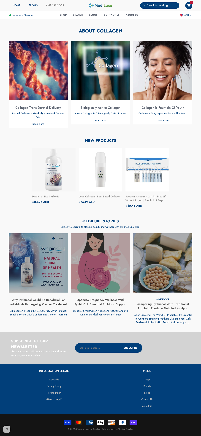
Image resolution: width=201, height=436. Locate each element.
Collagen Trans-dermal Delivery (38, 107)
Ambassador (55, 5)
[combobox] (163, 5)
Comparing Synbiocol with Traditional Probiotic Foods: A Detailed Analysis (163, 306)
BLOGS (33, 5)
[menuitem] (17, 5)
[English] (181, 15)
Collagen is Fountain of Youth (162, 107)
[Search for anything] (159, 5)
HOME (17, 5)
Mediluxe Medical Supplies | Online (92, 429)
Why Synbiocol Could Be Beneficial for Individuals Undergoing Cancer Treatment (38, 302)
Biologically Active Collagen (100, 107)
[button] (188, 5)
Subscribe (130, 348)
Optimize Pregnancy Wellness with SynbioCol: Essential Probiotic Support (100, 302)
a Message (27, 15)
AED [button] (186, 15)
